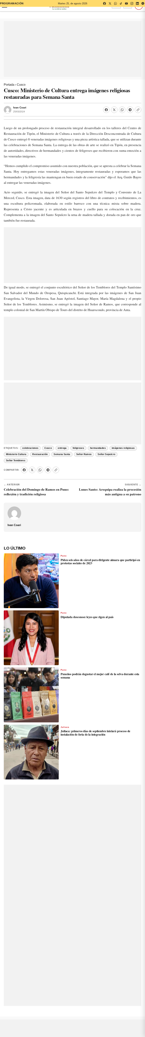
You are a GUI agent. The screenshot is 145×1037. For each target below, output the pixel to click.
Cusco (21, 84)
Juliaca (65, 711)
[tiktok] (121, 3)
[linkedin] (137, 3)
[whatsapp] (115, 3)
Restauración (40, 439)
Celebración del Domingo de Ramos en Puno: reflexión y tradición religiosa (36, 476)
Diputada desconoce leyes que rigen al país (87, 601)
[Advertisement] (72, 49)
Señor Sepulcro (106, 439)
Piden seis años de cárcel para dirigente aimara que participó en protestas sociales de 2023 (100, 546)
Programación (12, 3)
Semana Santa (62, 439)
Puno (64, 540)
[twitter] (110, 3)
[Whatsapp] (122, 110)
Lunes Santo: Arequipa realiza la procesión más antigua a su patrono (110, 476)
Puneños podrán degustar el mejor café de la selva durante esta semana (100, 660)
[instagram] (132, 3)
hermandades (98, 432)
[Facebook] (106, 110)
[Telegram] (130, 110)
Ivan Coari (19, 107)
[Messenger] (142, 3)
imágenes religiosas (123, 432)
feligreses (78, 432)
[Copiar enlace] (138, 110)
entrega (62, 432)
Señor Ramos (84, 439)
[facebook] (104, 3)
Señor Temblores (15, 445)
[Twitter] (114, 110)
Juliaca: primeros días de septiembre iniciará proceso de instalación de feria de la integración (95, 717)
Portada (9, 84)
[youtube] (126, 3)
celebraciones (30, 432)
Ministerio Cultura (16, 439)
